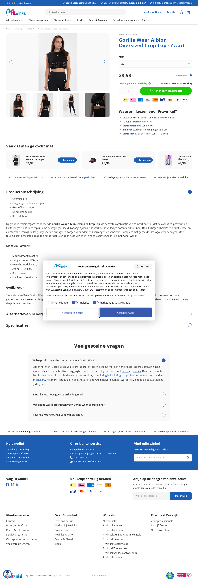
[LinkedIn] (17, 484)
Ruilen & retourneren (19, 457)
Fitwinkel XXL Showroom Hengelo (122, 534)
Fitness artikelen (62, 20)
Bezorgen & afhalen (18, 453)
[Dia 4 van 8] (97, 105)
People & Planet (63, 539)
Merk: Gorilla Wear (128, 34)
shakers (40, 379)
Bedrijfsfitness (159, 525)
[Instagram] (12, 484)
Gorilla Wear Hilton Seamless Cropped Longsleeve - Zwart (36, 158)
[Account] (181, 12)
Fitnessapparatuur (38, 20)
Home (8, 29)
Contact (10, 521)
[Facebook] (7, 484)
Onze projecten (160, 530)
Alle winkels (109, 521)
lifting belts (106, 375)
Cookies (67, 575)
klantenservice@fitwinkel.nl (88, 461)
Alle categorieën (14, 20)
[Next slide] (189, 160)
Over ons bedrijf (63, 521)
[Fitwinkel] (14, 576)
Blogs (57, 544)
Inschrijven (181, 495)
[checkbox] (57, 302)
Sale (144, 20)
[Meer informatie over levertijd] (149, 83)
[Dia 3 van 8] (71, 105)
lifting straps (121, 375)
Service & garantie (17, 461)
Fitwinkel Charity (63, 534)
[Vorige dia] (11, 62)
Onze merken (62, 530)
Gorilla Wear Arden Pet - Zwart (115, 158)
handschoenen (139, 375)
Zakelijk (171, 12)
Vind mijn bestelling (18, 449)
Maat (121, 56)
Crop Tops (19, 29)
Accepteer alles (126, 312)
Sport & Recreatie (98, 20)
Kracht (80, 20)
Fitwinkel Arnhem (113, 530)
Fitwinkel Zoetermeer (115, 548)
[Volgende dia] (104, 62)
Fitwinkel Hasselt (112, 557)
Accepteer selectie (72, 312)
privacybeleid (138, 295)
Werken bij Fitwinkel (65, 525)
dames (137, 371)
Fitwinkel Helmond (113, 539)
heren (125, 371)
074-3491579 (80, 457)
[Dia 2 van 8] (45, 105)
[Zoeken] (188, 457)
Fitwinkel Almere (112, 525)
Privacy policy (55, 575)
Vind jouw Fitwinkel (154, 12)
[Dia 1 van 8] (18, 105)
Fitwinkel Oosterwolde (115, 544)
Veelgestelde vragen (18, 544)
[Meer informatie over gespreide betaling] (191, 75)
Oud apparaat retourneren (22, 539)
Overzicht (144, 266)
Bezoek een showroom (125, 20)
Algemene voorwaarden (36, 575)
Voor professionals (162, 521)
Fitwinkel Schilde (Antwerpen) (120, 553)
